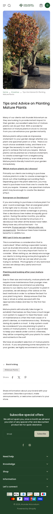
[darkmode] (47, 5)
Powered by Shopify (26, 508)
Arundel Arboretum (30, 504)
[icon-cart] (41, 5)
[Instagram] (29, 445)
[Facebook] (23, 445)
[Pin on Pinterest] (25, 377)
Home (5, 92)
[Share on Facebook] (12, 377)
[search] (9, 5)
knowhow (15, 92)
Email (9, 434)
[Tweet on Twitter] (19, 377)
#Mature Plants (11, 369)
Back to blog (12, 364)
